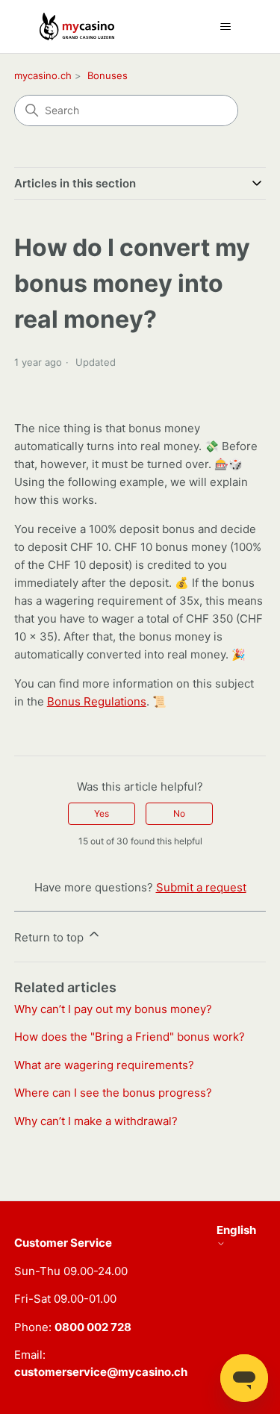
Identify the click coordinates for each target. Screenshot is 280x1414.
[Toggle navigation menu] (225, 27)
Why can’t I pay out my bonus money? (113, 1009)
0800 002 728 (93, 1327)
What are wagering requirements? (104, 1065)
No (179, 813)
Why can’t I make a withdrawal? (96, 1121)
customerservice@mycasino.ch (100, 1372)
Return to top (50, 937)
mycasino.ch (43, 75)
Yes (101, 813)
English (236, 1230)
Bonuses (107, 75)
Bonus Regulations (96, 701)
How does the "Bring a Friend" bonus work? (129, 1037)
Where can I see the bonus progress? (113, 1093)
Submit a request (201, 887)
